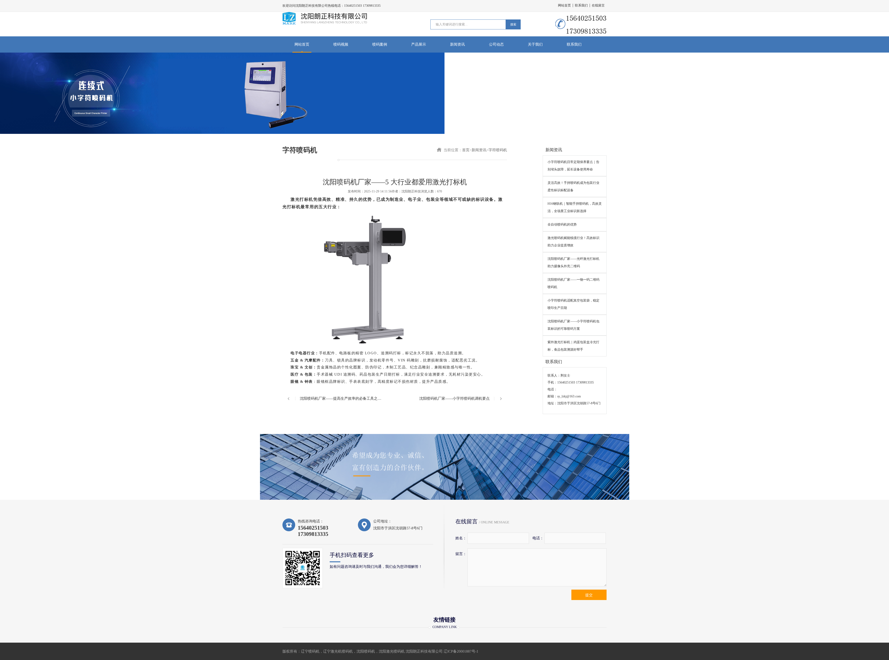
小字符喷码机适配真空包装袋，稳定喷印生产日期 (573, 304)
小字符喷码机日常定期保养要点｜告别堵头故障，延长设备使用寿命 (573, 165)
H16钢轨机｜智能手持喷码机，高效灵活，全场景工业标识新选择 (575, 207)
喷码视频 (340, 44)
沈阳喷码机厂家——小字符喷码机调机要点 (454, 398)
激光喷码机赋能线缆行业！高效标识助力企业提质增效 (573, 241)
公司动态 (496, 44)
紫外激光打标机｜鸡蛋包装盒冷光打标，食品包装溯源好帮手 (573, 345)
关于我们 (535, 44)
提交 (589, 595)
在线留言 (598, 5)
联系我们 (581, 5)
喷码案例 (379, 44)
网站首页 (564, 5)
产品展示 (418, 44)
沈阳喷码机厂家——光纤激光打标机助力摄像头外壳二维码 (573, 262)
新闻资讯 (457, 44)
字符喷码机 (497, 150)
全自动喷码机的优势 (562, 224)
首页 (466, 150)
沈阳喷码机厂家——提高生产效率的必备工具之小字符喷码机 (340, 402)
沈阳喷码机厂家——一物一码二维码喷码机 (573, 283)
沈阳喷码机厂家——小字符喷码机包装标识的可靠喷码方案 (573, 325)
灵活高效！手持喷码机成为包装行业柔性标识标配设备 (573, 186)
